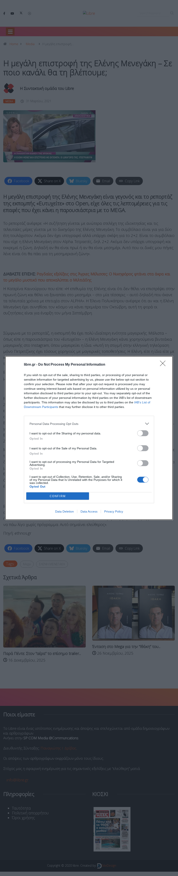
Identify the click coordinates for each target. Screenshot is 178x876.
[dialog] (89, 438)
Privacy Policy (113, 511)
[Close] (164, 365)
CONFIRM (58, 496)
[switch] (142, 433)
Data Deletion (64, 511)
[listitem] (89, 423)
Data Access (89, 511)
